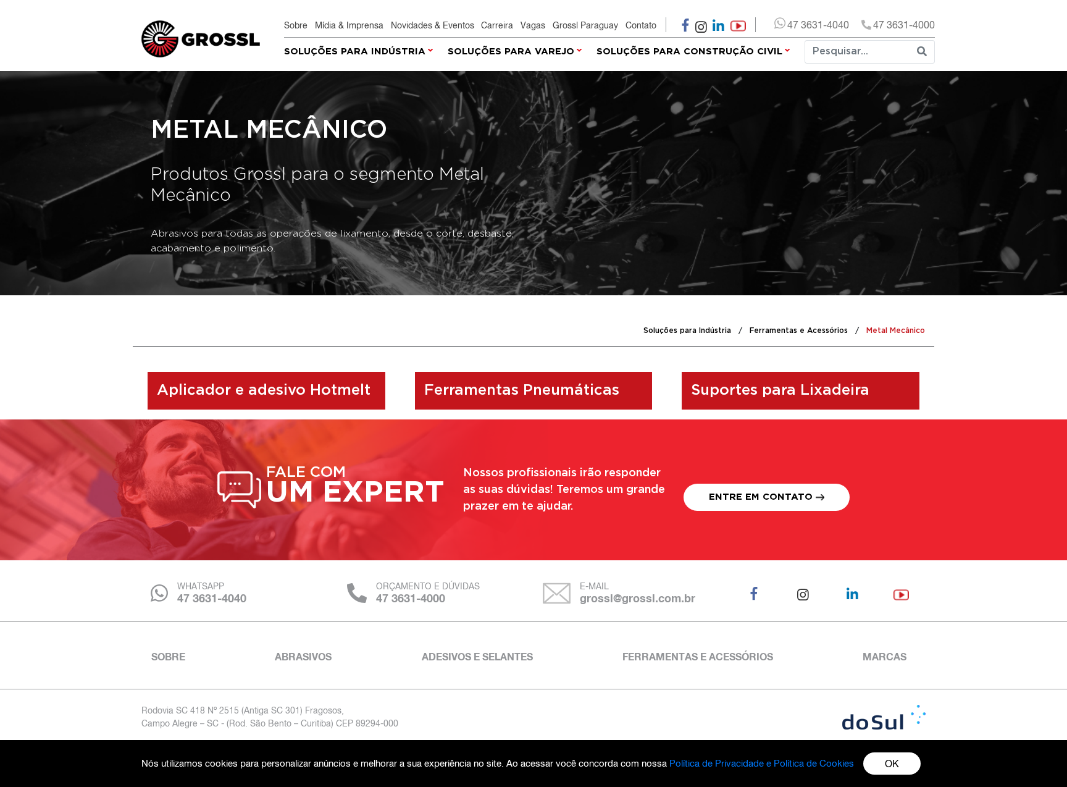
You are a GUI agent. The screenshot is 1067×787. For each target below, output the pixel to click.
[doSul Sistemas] (884, 717)
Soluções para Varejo (511, 51)
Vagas (533, 25)
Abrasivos (303, 656)
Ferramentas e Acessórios (697, 656)
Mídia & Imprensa (349, 25)
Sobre (296, 25)
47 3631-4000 (410, 598)
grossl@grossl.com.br (637, 598)
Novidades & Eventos (432, 25)
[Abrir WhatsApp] (1036, 756)
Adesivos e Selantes (477, 656)
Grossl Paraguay (585, 25)
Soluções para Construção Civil (689, 51)
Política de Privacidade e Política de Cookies (761, 763)
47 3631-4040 (211, 598)
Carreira (497, 25)
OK (892, 763)
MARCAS (884, 656)
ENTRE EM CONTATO (762, 497)
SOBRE (168, 656)
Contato (641, 25)
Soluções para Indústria (354, 51)
